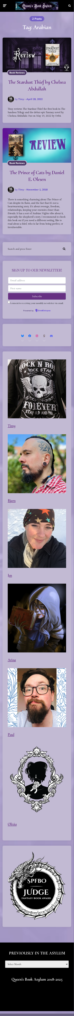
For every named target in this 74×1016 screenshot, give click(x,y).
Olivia (12, 824)
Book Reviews (17, 72)
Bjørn (12, 500)
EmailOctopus (44, 311)
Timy (21, 99)
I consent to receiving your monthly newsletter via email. (37, 303)
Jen (10, 575)
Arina (12, 660)
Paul (11, 734)
